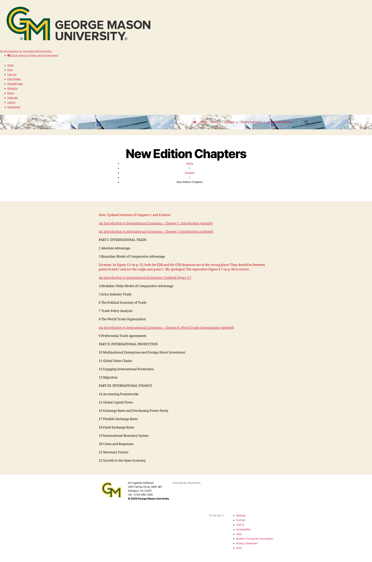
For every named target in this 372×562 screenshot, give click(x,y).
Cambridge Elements (280, 122)
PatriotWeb (13, 79)
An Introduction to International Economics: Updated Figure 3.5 (145, 278)
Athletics (12, 88)
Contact (241, 520)
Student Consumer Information (254, 538)
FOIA (239, 548)
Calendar (12, 97)
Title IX (240, 524)
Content (229, 122)
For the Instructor (251, 122)
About (214, 122)
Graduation (13, 107)
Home (203, 122)
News (10, 93)
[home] (194, 122)
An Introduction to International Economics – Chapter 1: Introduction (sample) (156, 223)
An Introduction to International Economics (26, 51)
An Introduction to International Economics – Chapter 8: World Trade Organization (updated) (166, 328)
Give (10, 69)
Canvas (11, 74)
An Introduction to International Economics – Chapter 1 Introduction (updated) (156, 232)
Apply (10, 65)
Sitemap (241, 515)
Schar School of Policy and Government (34, 55)
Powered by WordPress (187, 482)
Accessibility (243, 529)
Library (11, 102)
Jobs (239, 534)
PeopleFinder (15, 83)
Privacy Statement (247, 543)
